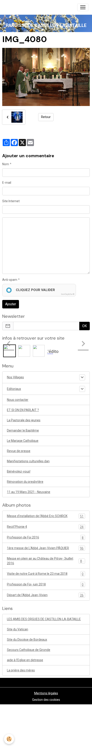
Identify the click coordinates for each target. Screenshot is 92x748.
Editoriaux (14, 389)
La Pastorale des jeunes (23, 420)
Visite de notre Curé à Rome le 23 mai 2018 (45, 574)
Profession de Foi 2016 (45, 537)
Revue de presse (18, 451)
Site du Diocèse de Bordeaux (27, 639)
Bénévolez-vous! (18, 471)
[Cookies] (9, 739)
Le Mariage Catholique (22, 440)
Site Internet (11, 201)
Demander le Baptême (23, 430)
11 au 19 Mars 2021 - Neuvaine (28, 492)
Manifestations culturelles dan (28, 461)
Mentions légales (46, 693)
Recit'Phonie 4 (45, 527)
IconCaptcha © (67, 294)
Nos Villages (15, 377)
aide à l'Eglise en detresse (25, 660)
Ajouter (10, 304)
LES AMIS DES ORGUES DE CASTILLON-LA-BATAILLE (44, 619)
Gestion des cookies (46, 699)
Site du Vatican (17, 629)
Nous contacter (17, 400)
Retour (46, 117)
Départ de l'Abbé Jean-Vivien (45, 595)
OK (84, 326)
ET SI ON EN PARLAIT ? (23, 410)
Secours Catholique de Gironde (28, 650)
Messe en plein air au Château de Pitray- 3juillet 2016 (45, 561)
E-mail (6, 182)
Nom (5, 164)
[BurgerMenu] (82, 7)
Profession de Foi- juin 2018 (45, 584)
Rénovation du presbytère (25, 481)
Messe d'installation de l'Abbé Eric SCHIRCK (45, 516)
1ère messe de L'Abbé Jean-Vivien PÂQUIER (45, 548)
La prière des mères (21, 670)
